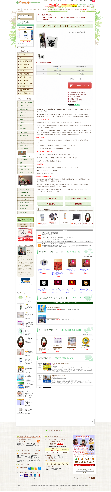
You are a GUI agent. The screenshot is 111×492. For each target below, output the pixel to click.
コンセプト (25, 9)
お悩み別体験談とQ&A (72, 17)
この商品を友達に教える (76, 100)
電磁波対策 (84, 17)
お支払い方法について (54, 485)
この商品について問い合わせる (78, 92)
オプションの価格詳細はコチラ (44, 62)
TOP (39, 15)
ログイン (71, 0)
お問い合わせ (75, 9)
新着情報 (61, 9)
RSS (86, 485)
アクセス (67, 9)
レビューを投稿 (74, 98)
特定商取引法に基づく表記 (78, 485)
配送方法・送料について (65, 485)
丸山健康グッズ (51, 17)
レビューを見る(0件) (75, 96)
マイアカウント (62, 0)
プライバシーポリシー (43, 485)
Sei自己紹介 (33, 9)
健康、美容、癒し (47, 15)
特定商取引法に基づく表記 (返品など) (79, 94)
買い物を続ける (74, 101)
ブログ (39, 9)
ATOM (89, 485)
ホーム (19, 9)
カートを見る (89, 0)
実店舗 (55, 9)
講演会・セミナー (47, 9)
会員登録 (79, 0)
